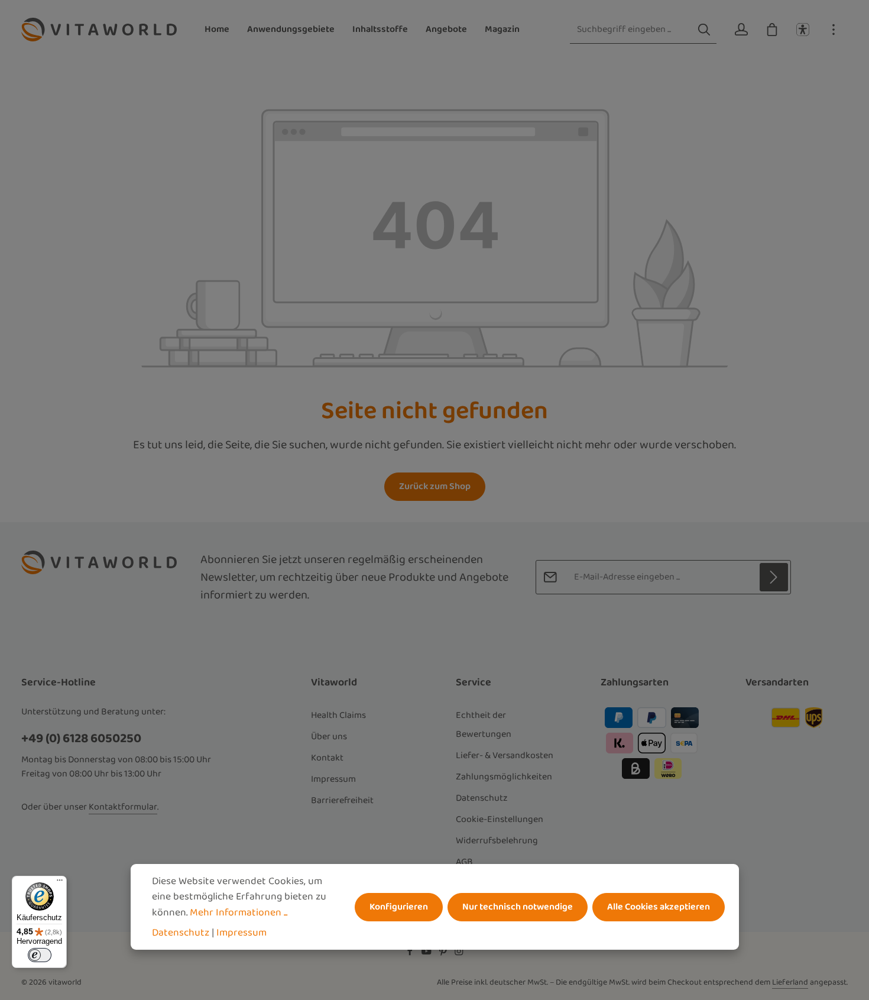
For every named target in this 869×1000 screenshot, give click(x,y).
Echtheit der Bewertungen (483, 725)
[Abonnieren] (774, 577)
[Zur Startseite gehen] (99, 29)
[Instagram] (459, 953)
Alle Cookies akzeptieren (658, 906)
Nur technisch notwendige (517, 906)
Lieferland (790, 982)
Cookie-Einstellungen (499, 819)
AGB (464, 862)
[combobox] (631, 30)
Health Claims (338, 715)
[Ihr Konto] (741, 29)
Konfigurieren (398, 906)
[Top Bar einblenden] (833, 29)
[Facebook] (411, 953)
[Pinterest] (444, 953)
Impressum (333, 779)
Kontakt (327, 757)
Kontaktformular (123, 807)
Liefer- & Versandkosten (504, 755)
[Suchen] (704, 30)
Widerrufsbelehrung (497, 840)
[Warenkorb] (772, 29)
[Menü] (60, 883)
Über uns (329, 736)
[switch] (39, 955)
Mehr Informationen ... (238, 912)
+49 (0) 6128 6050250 (81, 738)
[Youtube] (427, 953)
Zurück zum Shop (435, 486)
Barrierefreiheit (342, 800)
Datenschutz (482, 798)
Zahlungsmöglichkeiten (504, 776)
